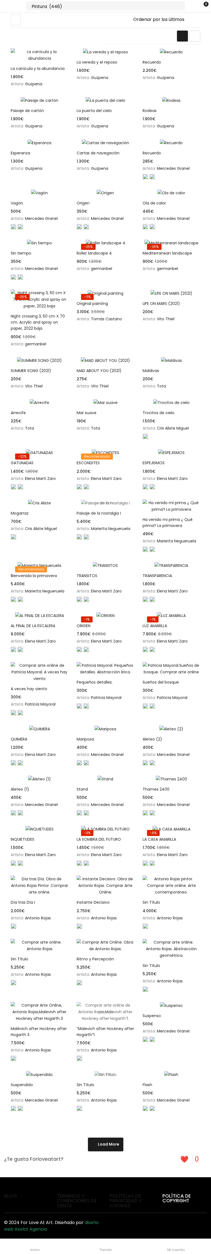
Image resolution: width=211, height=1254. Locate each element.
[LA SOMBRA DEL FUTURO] (105, 829)
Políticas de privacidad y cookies (126, 1201)
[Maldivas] (171, 360)
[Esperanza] (39, 142)
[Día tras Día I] (39, 885)
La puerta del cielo (94, 110)
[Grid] (182, 36)
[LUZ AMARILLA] (171, 615)
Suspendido (22, 1085)
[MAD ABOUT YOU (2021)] (105, 360)
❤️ (189, 1159)
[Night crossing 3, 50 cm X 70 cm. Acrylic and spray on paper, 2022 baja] (39, 299)
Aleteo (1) (20, 789)
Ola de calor (154, 203)
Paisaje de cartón (27, 110)
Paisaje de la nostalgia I (99, 513)
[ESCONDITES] (105, 452)
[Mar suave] (105, 402)
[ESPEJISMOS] (171, 452)
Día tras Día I (23, 902)
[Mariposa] (105, 728)
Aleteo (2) (152, 739)
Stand (82, 789)
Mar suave (86, 413)
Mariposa (85, 739)
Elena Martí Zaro (40, 478)
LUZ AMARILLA (155, 626)
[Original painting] (105, 292)
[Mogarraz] (39, 502)
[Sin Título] (171, 885)
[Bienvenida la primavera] (39, 565)
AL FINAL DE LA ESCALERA (33, 626)
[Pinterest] (178, 1225)
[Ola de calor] (171, 192)
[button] (196, 5)
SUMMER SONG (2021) (31, 370)
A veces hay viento (29, 689)
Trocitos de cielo (158, 413)
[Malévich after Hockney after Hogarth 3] (39, 1012)
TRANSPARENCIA (157, 575)
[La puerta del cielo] (105, 100)
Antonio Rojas (38, 918)
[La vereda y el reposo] (105, 51)
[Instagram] (200, 1225)
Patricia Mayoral (40, 704)
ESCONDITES (88, 463)
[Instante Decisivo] (105, 885)
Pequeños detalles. (95, 682)
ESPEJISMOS (154, 463)
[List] (194, 36)
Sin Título (151, 902)
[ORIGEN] (105, 615)
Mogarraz (20, 513)
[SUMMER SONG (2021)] (39, 360)
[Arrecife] (39, 402)
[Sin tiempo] (39, 242)
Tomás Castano (106, 319)
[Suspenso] (171, 1005)
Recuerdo (152, 62)
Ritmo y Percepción (95, 959)
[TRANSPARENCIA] (171, 565)
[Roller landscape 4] (105, 242)
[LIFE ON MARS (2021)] (171, 292)
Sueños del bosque (161, 682)
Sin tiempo (21, 253)
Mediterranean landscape (167, 253)
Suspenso (152, 1015)
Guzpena (33, 84)
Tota (161, 386)
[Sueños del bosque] (171, 668)
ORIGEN (83, 626)
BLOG (10, 1196)
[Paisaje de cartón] (39, 100)
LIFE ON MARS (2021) (161, 303)
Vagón (17, 203)
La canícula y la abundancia (38, 68)
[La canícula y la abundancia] (39, 55)
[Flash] (171, 1074)
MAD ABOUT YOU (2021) (99, 370)
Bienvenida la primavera (34, 575)
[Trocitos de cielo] (171, 402)
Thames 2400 (156, 789)
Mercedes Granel (173, 168)
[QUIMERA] (39, 728)
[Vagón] (39, 192)
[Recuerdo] (171, 51)
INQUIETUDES (22, 839)
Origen (83, 203)
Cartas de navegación (98, 153)
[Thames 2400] (171, 778)
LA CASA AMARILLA (159, 839)
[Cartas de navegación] (105, 142)
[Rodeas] (171, 100)
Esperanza (20, 153)
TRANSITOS (87, 575)
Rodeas (150, 110)
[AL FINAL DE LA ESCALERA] (39, 615)
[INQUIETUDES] (39, 829)
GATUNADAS (22, 463)
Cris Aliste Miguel (173, 428)
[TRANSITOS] (105, 565)
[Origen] (105, 192)
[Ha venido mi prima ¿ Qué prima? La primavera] (171, 506)
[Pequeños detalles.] (105, 668)
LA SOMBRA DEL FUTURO (99, 839)
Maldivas (151, 370)
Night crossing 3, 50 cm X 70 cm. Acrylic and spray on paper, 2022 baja (38, 322)
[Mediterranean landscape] (171, 242)
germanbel (101, 268)
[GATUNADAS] (39, 452)
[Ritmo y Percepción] (105, 945)
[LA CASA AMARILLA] (171, 829)
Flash (147, 1085)
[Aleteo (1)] (39, 778)
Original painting (92, 303)
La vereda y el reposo (97, 62)
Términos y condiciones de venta (77, 1201)
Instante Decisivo (93, 902)
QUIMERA (19, 739)
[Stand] (105, 778)
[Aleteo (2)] (171, 728)
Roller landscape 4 (94, 253)
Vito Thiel (165, 319)
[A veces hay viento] (39, 672)
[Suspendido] (39, 1074)
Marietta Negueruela (110, 528)
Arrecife (18, 413)
